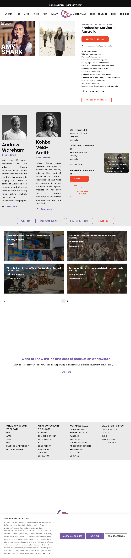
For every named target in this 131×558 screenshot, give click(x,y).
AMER (36, 14)
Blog (92, 14)
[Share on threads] (89, 91)
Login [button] (114, 14)
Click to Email (9, 155)
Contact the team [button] (95, 39)
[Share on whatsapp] (99, 91)
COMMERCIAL (44, 432)
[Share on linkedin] (96, 91)
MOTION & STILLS (45, 439)
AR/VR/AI (42, 452)
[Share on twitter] (86, 91)
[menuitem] (9, 14)
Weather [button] (25, 221)
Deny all (95, 536)
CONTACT (106, 432)
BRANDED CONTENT (47, 436)
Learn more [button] (65, 372)
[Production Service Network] (66, 13)
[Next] (123, 302)
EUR (18, 14)
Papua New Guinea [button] (83, 192)
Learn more (46, 553)
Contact (102, 14)
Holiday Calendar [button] (79, 221)
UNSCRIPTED (44, 449)
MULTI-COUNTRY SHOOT (17, 446)
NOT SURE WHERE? (14, 449)
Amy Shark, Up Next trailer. (102, 46)
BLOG (104, 436)
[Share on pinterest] (93, 91)
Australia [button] (79, 179)
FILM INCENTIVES (77, 429)
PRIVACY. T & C (109, 439)
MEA (45, 14)
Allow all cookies (72, 536)
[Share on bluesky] (103, 91)
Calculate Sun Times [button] (50, 221)
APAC (26, 14)
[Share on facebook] (83, 91)
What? (54, 14)
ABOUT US (74, 456)
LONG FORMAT (44, 446)
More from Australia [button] (96, 100)
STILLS (41, 442)
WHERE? (8, 14)
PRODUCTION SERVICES (80, 446)
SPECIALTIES (43, 456)
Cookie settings (116, 536)
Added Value (79, 14)
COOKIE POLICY (109, 442)
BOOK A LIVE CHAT (110, 429)
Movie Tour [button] (104, 221)
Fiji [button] (76, 185)
